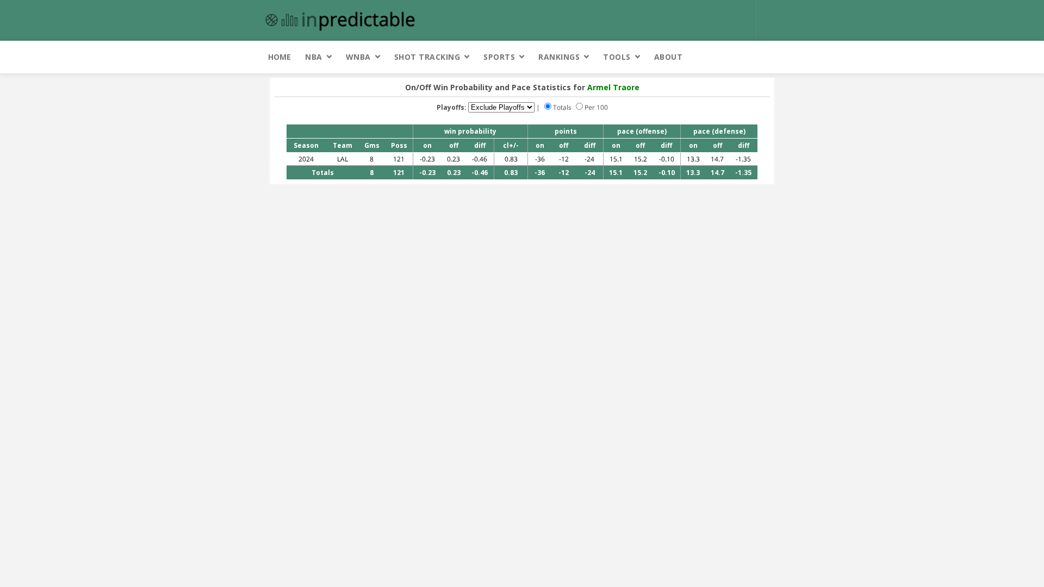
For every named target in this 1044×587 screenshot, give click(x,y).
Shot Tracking (427, 57)
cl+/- (511, 145)
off (453, 145)
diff (480, 145)
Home (279, 57)
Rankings (559, 57)
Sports (499, 57)
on (427, 145)
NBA (313, 57)
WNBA (358, 57)
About (668, 57)
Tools (617, 57)
